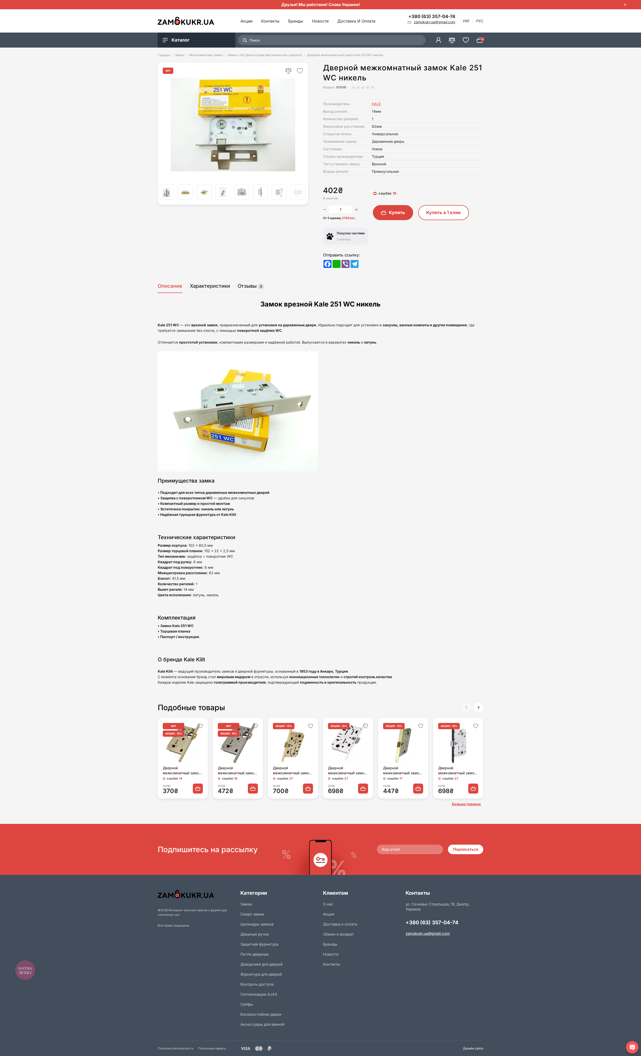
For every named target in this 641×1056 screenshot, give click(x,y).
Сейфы (246, 1004)
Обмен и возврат (338, 934)
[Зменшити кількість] (324, 209)
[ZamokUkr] (196, 894)
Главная (164, 55)
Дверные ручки (254, 934)
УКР (466, 21)
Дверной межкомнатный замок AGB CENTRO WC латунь (182, 771)
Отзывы (250, 286)
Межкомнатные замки (206, 55)
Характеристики (210, 286)
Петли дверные (254, 954)
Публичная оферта (212, 1048)
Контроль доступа (256, 984)
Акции (246, 21)
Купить (397, 212)
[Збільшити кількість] (356, 209)
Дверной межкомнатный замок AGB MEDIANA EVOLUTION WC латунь (402, 771)
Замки (179, 55)
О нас (328, 904)
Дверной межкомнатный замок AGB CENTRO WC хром (238, 771)
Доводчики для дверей (261, 964)
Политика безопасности (175, 1048)
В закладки (300, 70)
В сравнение (288, 71)
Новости (320, 21)
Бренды (295, 21)
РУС (479, 21)
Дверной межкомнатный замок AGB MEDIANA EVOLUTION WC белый (347, 771)
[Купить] (198, 789)
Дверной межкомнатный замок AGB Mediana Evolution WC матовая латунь (292, 771)
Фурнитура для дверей (261, 974)
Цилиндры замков (256, 924)
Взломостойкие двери (260, 1014)
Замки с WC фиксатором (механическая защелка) (265, 55)
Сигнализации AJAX (258, 994)
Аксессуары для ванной (262, 1024)
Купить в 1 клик (443, 212)
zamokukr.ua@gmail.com (428, 933)
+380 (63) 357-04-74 (431, 16)
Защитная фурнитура (259, 944)
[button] (478, 707)
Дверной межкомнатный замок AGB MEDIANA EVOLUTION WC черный (457, 771)
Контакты (270, 21)
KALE (376, 104)
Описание (170, 286)
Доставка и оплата (356, 21)
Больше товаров (466, 804)
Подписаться (465, 849)
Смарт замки (252, 914)
